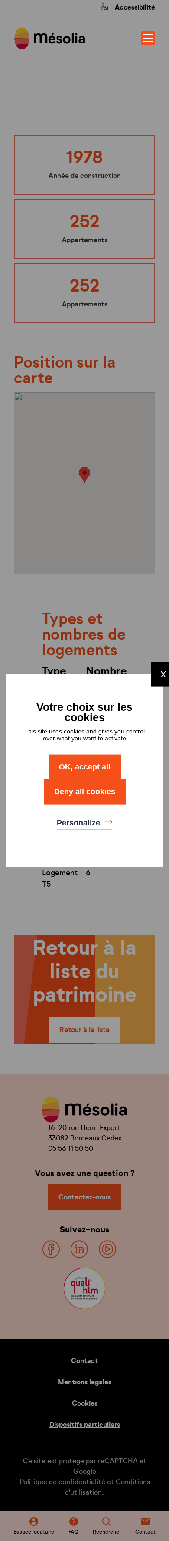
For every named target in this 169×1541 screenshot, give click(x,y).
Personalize (79, 822)
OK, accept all (84, 766)
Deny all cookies (84, 791)
